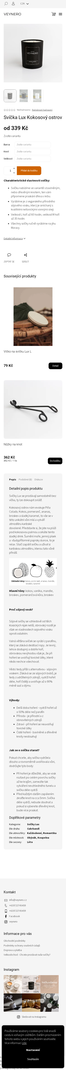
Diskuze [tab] (38, 479)
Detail (55, 365)
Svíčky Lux (33, 824)
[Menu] (60, 14)
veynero (13, 921)
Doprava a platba (13, 950)
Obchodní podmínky (14, 941)
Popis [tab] (12, 479)
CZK (22, 3)
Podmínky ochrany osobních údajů (22, 945)
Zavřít (26, 251)
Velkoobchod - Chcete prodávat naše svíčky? (27, 955)
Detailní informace (13, 238)
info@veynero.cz (18, 900)
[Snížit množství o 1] (14, 173)
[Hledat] (7, 3)
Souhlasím (33, 1059)
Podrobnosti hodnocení (42, 110)
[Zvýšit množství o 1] (14, 168)
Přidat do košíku (29, 170)
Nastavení (33, 1050)
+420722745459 (17, 905)
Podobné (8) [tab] (25, 479)
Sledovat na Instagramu (34, 1017)
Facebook (14, 916)
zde (24, 1043)
